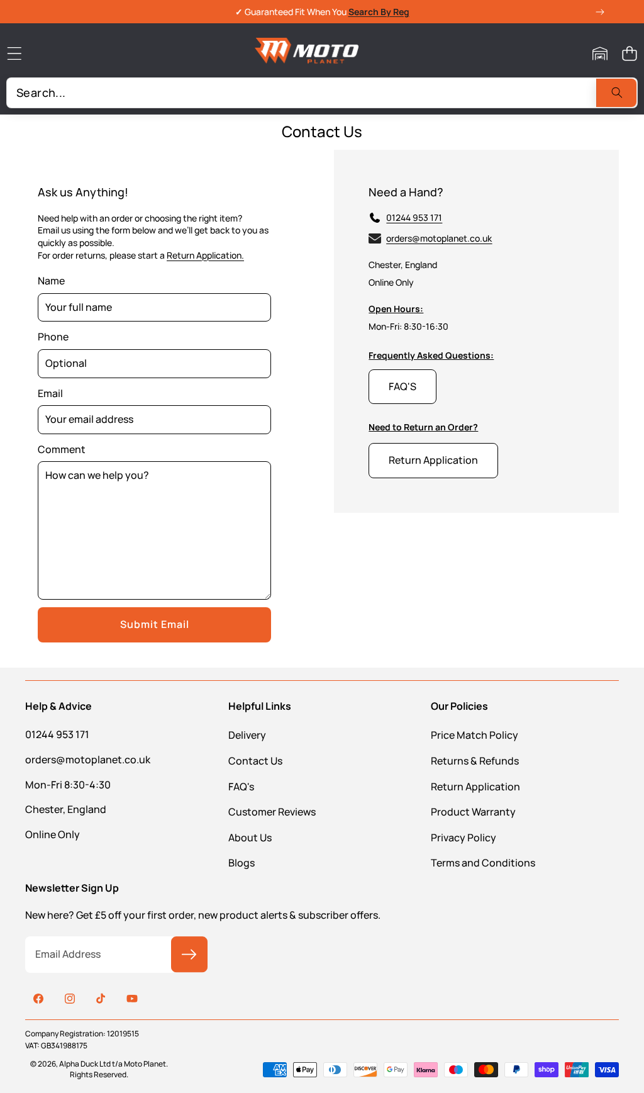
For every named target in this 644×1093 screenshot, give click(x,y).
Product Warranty (473, 812)
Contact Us (255, 761)
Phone (53, 337)
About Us (250, 837)
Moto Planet (145, 1063)
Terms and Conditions (483, 863)
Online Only (52, 834)
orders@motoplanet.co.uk (87, 759)
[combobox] (322, 93)
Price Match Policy (474, 735)
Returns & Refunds (475, 761)
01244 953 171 (414, 217)
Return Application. (205, 255)
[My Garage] (600, 54)
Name (51, 281)
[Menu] (14, 54)
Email (50, 393)
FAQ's (241, 786)
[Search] (616, 93)
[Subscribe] (189, 954)
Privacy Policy (463, 837)
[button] (629, 54)
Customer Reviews (272, 812)
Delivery (247, 735)
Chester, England (65, 809)
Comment (62, 449)
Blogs (241, 863)
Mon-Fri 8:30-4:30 (68, 785)
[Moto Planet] (307, 53)
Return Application (475, 786)
